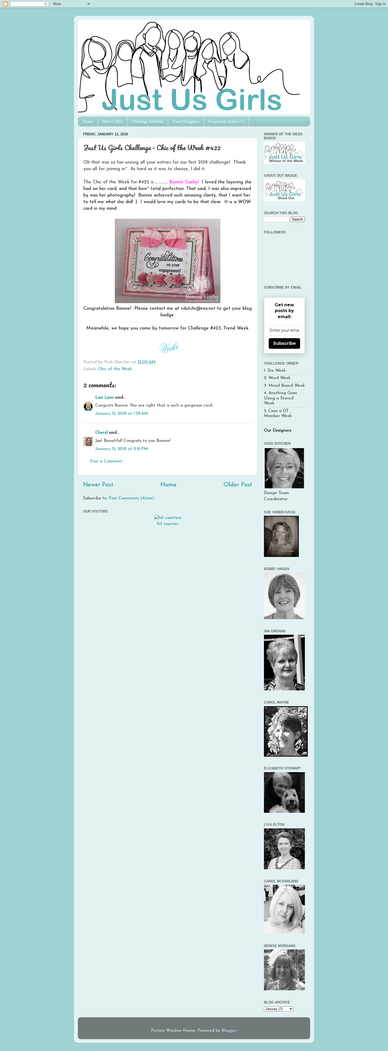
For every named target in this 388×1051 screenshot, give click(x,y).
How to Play (112, 121)
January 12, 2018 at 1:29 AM (121, 414)
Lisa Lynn (104, 397)
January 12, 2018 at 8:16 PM (121, 449)
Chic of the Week (115, 369)
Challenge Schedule (147, 121)
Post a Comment (106, 461)
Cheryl (101, 433)
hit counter (167, 524)
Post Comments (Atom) (131, 498)
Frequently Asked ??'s (226, 121)
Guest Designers (186, 121)
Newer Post (98, 485)
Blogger (228, 1031)
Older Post (238, 485)
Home (88, 121)
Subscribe (284, 343)
